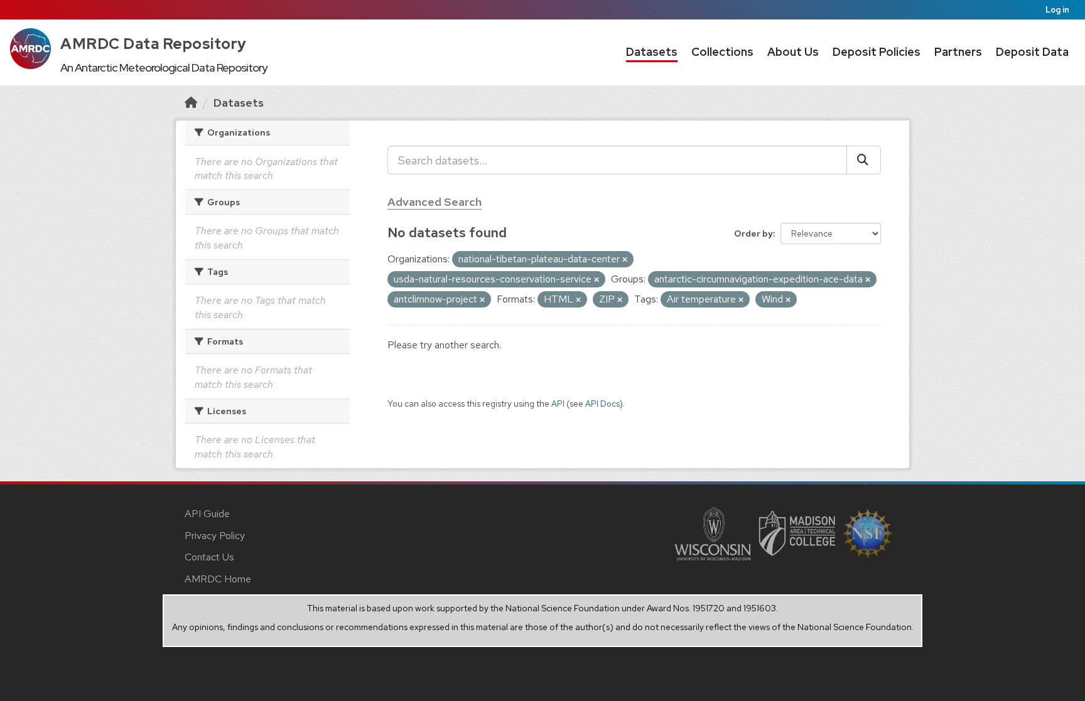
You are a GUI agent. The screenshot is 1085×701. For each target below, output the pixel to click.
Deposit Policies (876, 52)
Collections (722, 52)
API (557, 403)
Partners (958, 52)
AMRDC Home (218, 579)
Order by (753, 233)
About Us (793, 52)
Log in (1057, 9)
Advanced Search (434, 202)
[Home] (191, 102)
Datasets (651, 52)
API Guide (207, 513)
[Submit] (863, 160)
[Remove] (624, 259)
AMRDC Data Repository (153, 43)
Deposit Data (1032, 52)
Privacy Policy (215, 535)
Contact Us (209, 557)
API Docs (602, 403)
